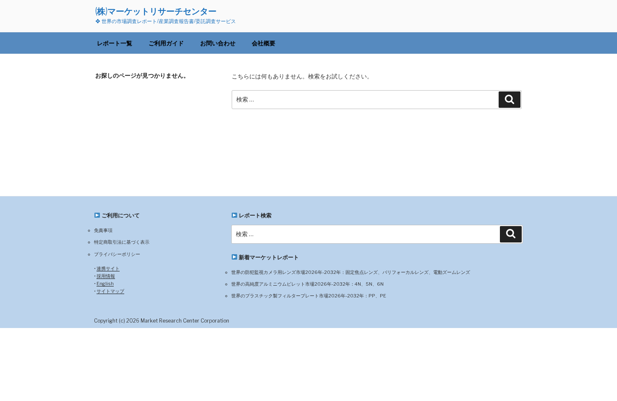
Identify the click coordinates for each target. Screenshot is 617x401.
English (105, 283)
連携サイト (108, 268)
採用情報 (106, 276)
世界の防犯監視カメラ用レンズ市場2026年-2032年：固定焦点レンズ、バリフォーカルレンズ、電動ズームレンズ (350, 272)
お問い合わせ (217, 43)
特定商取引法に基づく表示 (121, 242)
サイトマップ (110, 291)
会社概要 (263, 43)
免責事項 (103, 230)
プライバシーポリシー (117, 254)
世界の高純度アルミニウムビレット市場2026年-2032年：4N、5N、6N (307, 284)
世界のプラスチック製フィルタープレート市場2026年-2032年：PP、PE (308, 296)
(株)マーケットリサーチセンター (156, 11)
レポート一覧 (114, 43)
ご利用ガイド (166, 43)
